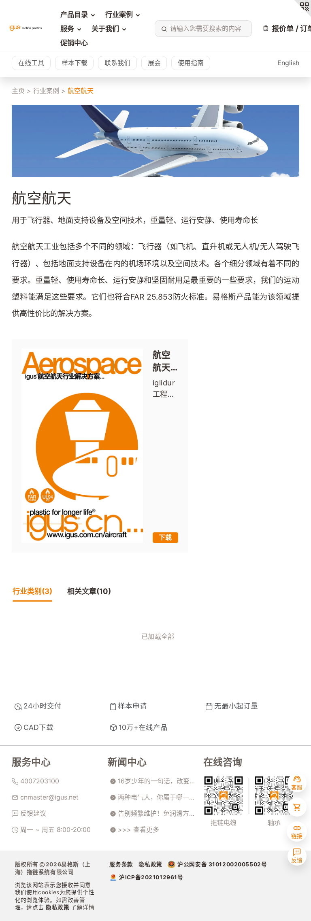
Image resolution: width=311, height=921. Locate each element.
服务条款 (121, 864)
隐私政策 (58, 907)
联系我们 (117, 63)
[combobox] (201, 28)
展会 (154, 63)
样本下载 (74, 63)
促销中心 (74, 42)
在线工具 (31, 63)
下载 (165, 537)
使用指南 (191, 63)
